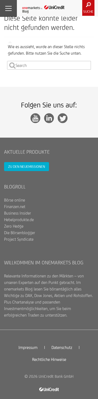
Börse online (14, 200)
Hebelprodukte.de (19, 219)
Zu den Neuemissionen (26, 167)
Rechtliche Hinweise (49, 359)
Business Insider (17, 213)
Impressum (28, 347)
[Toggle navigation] (8, 8)
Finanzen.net (14, 206)
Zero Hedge (13, 226)
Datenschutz (61, 347)
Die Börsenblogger (19, 232)
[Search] (12, 65)
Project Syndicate (18, 239)
